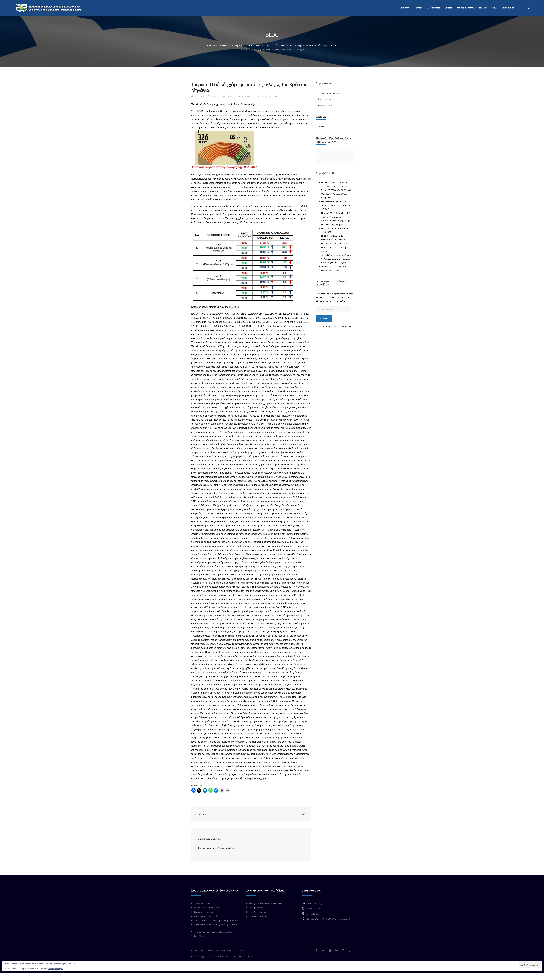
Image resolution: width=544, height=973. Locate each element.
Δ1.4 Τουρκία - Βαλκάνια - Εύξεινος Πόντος (313, 45)
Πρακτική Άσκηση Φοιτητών (205, 916)
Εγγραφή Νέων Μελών (258, 907)
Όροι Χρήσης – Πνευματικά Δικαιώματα (211, 956)
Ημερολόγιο (198, 936)
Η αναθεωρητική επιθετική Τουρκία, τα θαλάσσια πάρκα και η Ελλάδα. (336, 205)
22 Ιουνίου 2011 (218, 96)
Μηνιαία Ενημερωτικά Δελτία (206, 907)
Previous (201, 814)
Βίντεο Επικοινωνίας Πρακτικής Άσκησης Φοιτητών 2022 (214, 926)
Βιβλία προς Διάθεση (327, 99)
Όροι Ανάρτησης (325, 104)
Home (210, 45)
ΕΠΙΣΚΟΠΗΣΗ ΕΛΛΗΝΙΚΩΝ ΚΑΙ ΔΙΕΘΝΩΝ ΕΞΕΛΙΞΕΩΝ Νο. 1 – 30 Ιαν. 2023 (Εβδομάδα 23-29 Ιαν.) (336, 186)
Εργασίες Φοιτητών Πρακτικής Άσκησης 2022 (212, 931)
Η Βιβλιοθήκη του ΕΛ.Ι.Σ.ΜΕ (329, 93)
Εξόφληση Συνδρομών (258, 916)
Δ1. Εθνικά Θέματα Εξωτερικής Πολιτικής (267, 45)
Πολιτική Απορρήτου (243, 956)
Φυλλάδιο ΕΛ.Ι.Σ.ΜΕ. (201, 903)
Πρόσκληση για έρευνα (203, 912)
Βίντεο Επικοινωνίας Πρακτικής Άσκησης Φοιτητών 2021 (217, 920)
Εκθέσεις (321, 126)
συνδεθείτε (230, 847)
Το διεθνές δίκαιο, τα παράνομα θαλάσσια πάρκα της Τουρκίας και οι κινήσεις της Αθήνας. (336, 258)
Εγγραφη (324, 318)
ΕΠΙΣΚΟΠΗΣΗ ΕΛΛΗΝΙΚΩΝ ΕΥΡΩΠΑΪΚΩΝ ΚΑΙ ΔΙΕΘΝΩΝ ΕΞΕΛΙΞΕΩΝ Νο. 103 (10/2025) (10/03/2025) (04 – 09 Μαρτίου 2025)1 (335, 243)
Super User (199, 96)
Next (303, 814)
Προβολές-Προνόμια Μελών (261, 912)
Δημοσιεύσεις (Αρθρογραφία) (230, 45)
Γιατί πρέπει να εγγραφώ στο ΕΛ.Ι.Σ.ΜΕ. (265, 903)
